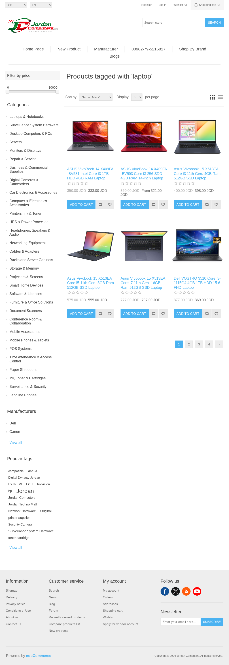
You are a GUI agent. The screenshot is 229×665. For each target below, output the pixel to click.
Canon (14, 432)
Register (146, 4)
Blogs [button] (115, 56)
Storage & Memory (24, 268)
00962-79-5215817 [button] (148, 49)
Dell (12, 423)
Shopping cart (113, 610)
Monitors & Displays (25, 150)
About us (12, 617)
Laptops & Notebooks (26, 116)
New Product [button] (69, 49)
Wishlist (108, 617)
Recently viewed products (67, 617)
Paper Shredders (22, 370)
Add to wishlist (109, 204)
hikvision (43, 484)
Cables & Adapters (24, 251)
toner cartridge (18, 538)
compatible (16, 471)
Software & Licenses (25, 294)
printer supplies (19, 518)
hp (10, 491)
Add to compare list (100, 204)
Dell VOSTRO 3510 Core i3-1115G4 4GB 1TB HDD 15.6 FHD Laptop (197, 283)
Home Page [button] (33, 49)
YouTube (197, 591)
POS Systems (20, 349)
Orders (108, 597)
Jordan (25, 491)
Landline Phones (22, 395)
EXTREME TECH (20, 484)
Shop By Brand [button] (192, 49)
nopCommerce (38, 656)
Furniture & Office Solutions (31, 302)
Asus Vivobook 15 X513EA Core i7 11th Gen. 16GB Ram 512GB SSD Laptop (143, 283)
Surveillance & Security (28, 387)
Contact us (13, 624)
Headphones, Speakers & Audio (29, 232)
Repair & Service (22, 159)
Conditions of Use (18, 610)
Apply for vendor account (120, 624)
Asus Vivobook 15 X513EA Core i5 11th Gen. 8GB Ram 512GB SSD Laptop (90, 283)
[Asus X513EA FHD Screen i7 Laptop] (144, 246)
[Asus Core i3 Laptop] (144, 136)
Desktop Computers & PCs (30, 133)
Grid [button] (212, 97)
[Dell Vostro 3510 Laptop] (197, 246)
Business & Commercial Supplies (28, 169)
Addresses (110, 604)
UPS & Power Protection (29, 222)
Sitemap (11, 590)
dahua (32, 471)
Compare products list (64, 624)
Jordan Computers (22, 497)
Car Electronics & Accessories (33, 192)
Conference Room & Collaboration (25, 321)
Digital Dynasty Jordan (24, 477)
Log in (162, 4)
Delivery (11, 597)
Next (219, 344)
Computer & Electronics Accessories (28, 203)
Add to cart (81, 204)
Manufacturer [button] (106, 49)
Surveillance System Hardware (34, 125)
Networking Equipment (27, 243)
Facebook (165, 591)
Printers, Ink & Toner (25, 213)
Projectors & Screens (26, 277)
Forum (53, 610)
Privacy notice (15, 604)
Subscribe (212, 621)
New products (58, 630)
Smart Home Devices (26, 285)
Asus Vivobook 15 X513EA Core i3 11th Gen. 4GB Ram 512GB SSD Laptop (197, 173)
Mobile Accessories (24, 332)
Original (45, 511)
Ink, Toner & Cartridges (27, 378)
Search (214, 22)
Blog (52, 604)
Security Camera (20, 524)
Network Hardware (22, 511)
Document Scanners (25, 311)
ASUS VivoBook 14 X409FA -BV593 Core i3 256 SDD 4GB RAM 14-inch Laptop (144, 173)
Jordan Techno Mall (22, 504)
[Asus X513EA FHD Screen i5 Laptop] (91, 246)
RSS (186, 591)
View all (15, 442)
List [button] (220, 97)
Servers (15, 142)
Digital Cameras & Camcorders (23, 182)
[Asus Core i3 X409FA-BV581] (91, 136)
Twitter (175, 591)
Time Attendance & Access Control (30, 359)
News (53, 597)
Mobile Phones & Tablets (29, 340)
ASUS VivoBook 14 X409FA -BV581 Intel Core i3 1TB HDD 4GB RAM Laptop (90, 173)
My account (111, 590)
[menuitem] (33, 49)
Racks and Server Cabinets (31, 260)
